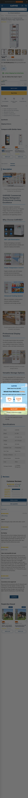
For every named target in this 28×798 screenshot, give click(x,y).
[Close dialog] (26, 385)
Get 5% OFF (14, 409)
